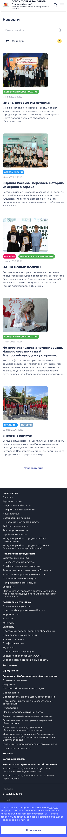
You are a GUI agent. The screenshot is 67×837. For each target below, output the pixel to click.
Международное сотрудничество (23, 711)
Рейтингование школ (15, 526)
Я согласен (33, 830)
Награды (9, 256)
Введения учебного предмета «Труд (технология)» (24, 540)
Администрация (12, 501)
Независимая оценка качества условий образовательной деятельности (26, 770)
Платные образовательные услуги (23, 688)
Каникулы (8, 622)
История (26, 425)
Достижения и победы (16, 517)
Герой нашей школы (15, 534)
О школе (8, 497)
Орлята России (13, 172)
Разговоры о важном (15, 530)
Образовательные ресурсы (19, 561)
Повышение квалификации (19, 578)
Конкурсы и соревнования (21, 92)
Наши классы (11, 513)
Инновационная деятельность (21, 521)
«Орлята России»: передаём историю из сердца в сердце (33, 185)
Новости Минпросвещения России (24, 574)
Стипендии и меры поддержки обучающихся (30, 744)
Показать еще (33, 468)
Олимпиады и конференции (20, 635)
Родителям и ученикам (17, 602)
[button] (55, 5)
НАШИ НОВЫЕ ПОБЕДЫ (22, 267)
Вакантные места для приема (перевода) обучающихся (27, 722)
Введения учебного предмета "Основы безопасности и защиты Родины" (26, 547)
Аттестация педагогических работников (27, 570)
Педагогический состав (17, 505)
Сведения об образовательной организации (30, 676)
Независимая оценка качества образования (30, 764)
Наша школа (10, 493)
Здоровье (8, 647)
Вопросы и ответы (14, 759)
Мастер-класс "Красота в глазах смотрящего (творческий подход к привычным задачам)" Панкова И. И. (29, 593)
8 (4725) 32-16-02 (12, 793)
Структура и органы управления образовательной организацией (22, 729)
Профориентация (13, 643)
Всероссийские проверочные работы (25, 659)
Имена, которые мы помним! (26, 102)
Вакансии (8, 586)
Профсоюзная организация (19, 582)
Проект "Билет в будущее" (18, 651)
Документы (9, 684)
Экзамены (8, 626)
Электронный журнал (16, 557)
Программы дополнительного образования (29, 630)
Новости (8, 618)
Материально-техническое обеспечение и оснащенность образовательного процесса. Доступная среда (29, 737)
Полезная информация (16, 606)
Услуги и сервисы (13, 639)
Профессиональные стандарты (21, 566)
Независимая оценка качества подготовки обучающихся (28, 777)
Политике (23, 819)
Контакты (8, 753)
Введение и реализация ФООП (22, 655)
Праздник (10, 425)
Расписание (10, 665)
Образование (11, 692)
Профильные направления (19, 509)
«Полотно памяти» (18, 436)
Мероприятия (11, 614)
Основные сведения (15, 680)
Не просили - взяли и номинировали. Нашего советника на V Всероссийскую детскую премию (33, 351)
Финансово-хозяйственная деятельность (27, 716)
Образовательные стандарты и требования (29, 696)
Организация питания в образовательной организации (28, 702)
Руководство (10, 707)
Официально (11, 670)
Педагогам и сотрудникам (19, 553)
